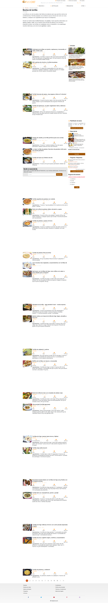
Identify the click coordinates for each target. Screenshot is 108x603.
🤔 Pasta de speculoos (73, 166)
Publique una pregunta (77, 171)
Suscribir (59, 174)
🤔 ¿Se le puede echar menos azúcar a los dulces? (76, 160)
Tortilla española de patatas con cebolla (43, 199)
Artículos (55, 5)
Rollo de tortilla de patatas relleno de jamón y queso (47, 209)
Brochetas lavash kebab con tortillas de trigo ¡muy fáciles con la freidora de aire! (49, 480)
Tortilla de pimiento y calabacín (41, 569)
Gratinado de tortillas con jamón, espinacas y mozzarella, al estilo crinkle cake (49, 50)
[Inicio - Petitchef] (23, 7)
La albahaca (72, 178)
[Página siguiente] (60, 580)
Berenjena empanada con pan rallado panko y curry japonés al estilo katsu (79, 140)
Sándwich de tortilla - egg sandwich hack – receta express (49, 304)
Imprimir (82, 147)
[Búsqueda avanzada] (80, 3)
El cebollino (72, 182)
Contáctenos (58, 585)
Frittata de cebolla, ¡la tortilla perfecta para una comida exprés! (48, 138)
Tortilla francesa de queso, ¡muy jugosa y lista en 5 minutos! (49, 94)
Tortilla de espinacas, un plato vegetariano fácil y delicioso (48, 105)
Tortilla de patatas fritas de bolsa (41, 252)
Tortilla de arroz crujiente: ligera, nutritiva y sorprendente (48, 537)
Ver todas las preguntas (80, 169)
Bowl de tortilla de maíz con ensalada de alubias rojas (47, 393)
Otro (82, 5)
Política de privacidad (60, 587)
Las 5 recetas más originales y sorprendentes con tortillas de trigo (49, 263)
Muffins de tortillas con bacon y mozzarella (44, 361)
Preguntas (69, 5)
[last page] (63, 580)
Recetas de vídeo (27, 587)
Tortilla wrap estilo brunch (39, 448)
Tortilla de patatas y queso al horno (42, 221)
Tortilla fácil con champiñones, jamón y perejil (45, 492)
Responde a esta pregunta (72, 161)
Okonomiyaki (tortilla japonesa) (41, 404)
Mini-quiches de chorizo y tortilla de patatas (44, 62)
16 (57, 580)
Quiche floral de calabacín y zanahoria (79, 135)
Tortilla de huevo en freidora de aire (42, 157)
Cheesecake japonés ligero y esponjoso (78, 145)
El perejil (72, 180)
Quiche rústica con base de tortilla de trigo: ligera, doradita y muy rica (49, 316)
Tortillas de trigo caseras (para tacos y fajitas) (45, 436)
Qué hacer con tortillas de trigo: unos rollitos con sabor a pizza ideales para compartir (48, 272)
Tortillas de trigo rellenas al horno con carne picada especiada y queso (50, 525)
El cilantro (72, 184)
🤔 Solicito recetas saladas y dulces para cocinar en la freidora (76, 164)
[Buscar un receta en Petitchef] (78, 2)
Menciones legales (59, 591)
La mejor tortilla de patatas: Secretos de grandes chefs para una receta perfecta (49, 149)
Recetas (41, 5)
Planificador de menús (76, 128)
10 (54, 580)
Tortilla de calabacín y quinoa (40, 349)
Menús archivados (74, 147)
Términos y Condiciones (61, 589)
